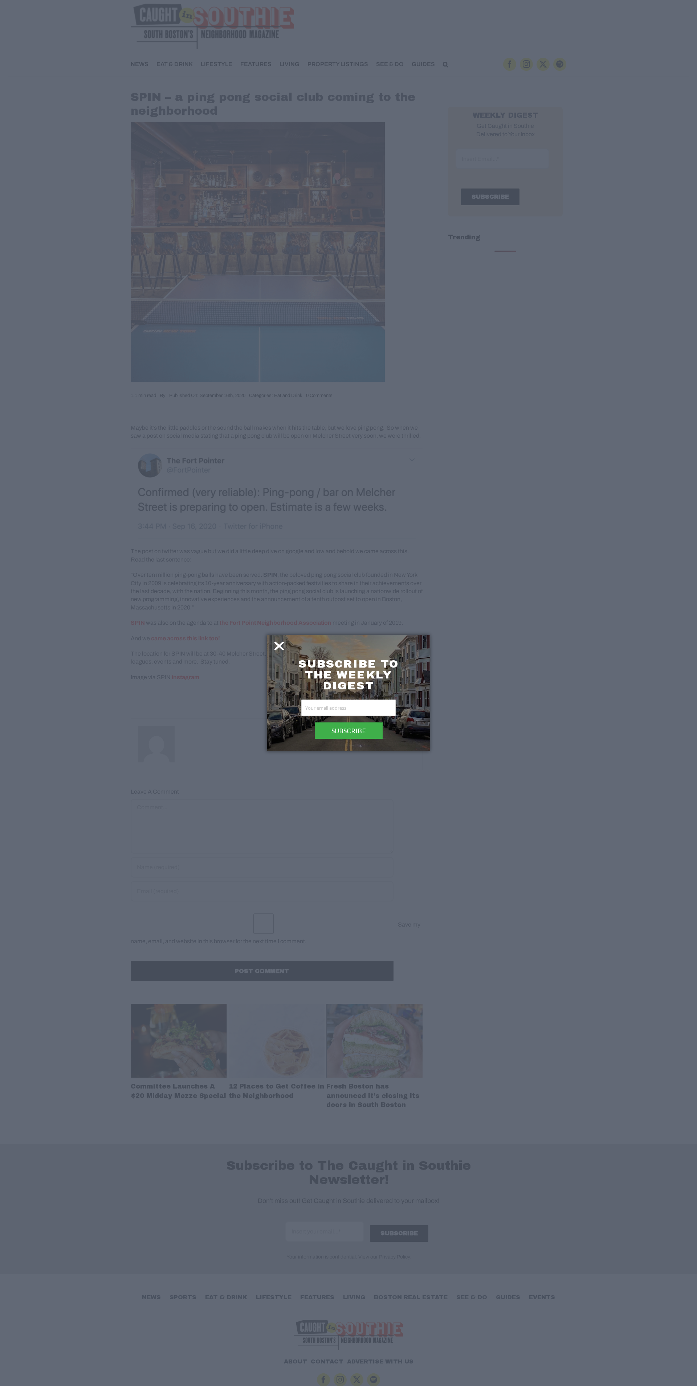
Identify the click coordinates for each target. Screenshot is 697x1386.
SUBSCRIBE (348, 731)
